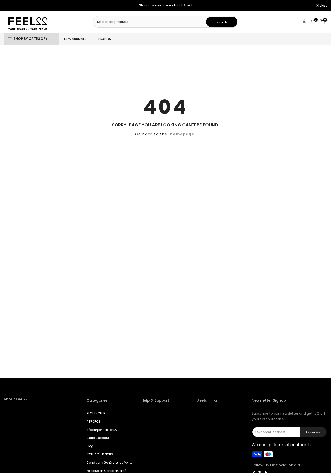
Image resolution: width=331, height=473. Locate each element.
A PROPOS (93, 421)
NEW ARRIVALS (75, 38)
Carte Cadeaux (98, 438)
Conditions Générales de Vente (109, 462)
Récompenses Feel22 (102, 430)
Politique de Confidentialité (106, 471)
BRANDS (104, 38)
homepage (182, 134)
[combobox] (150, 22)
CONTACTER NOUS (100, 454)
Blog (90, 446)
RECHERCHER (96, 413)
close (10, 5)
